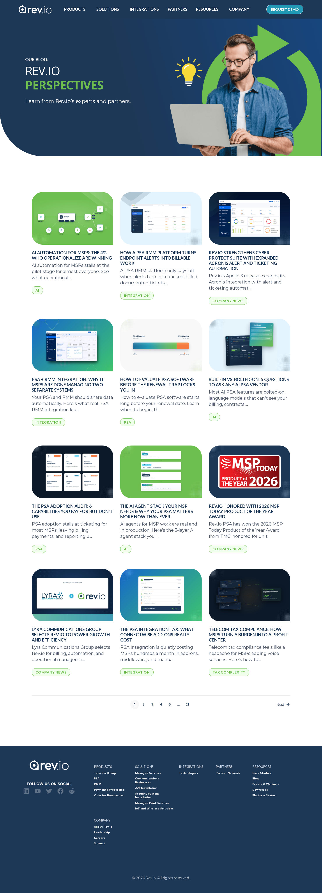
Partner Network (228, 773)
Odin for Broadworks (109, 795)
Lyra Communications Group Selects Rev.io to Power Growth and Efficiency (71, 634)
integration (137, 295)
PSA (96, 778)
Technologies (188, 773)
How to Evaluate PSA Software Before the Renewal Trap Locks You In (157, 384)
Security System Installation (147, 796)
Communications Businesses (147, 780)
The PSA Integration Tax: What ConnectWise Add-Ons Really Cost (157, 634)
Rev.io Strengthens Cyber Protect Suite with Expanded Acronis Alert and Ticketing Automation (243, 260)
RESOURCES (207, 9)
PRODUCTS (74, 9)
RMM (97, 784)
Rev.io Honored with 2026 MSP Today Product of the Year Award (244, 511)
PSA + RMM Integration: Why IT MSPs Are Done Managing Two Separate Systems (68, 384)
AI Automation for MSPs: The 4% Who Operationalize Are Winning (72, 255)
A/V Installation (146, 788)
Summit (99, 843)
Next (280, 704)
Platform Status (264, 795)
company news (228, 301)
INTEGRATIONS (144, 9)
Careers (99, 838)
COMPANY (239, 9)
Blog (255, 778)
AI (37, 290)
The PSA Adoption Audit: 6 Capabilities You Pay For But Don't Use (72, 511)
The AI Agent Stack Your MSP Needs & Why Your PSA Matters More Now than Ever (156, 511)
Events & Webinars (265, 784)
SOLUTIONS (107, 9)
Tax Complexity (228, 672)
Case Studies (261, 773)
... (178, 704)
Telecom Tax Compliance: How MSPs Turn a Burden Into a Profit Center (248, 634)
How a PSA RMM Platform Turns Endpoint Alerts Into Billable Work (158, 258)
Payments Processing (109, 790)
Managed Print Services (152, 803)
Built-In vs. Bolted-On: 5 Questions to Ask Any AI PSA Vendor (249, 382)
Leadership (102, 832)
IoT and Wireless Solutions (154, 808)
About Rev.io (103, 827)
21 (187, 704)
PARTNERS (177, 9)
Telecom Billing (105, 773)
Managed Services (148, 773)
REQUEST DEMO (285, 9)
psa (127, 422)
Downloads (260, 790)
